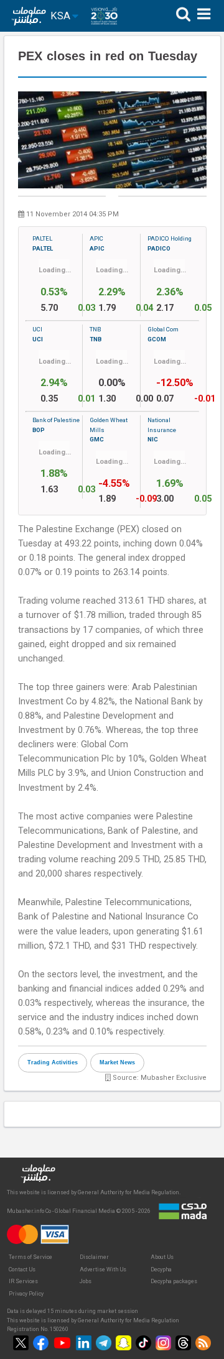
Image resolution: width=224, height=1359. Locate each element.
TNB (95, 334)
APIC (97, 243)
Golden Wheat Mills (109, 430)
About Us (162, 1257)
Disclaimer (94, 1257)
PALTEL (42, 243)
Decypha (161, 1269)
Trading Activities (52, 1062)
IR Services (23, 1281)
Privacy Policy (26, 1294)
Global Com (163, 334)
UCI (37, 334)
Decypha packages (174, 1281)
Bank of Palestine (56, 425)
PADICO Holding (169, 243)
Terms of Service (30, 1257)
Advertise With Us (103, 1269)
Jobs (85, 1281)
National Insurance (161, 430)
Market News (117, 1062)
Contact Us (22, 1269)
